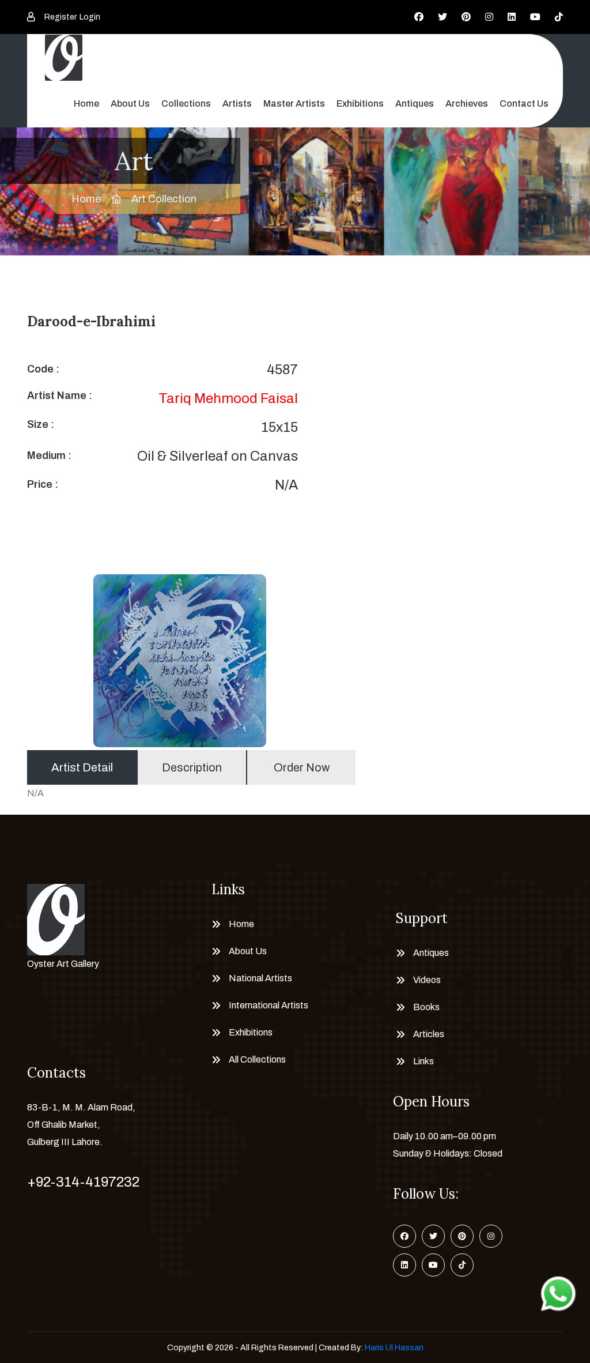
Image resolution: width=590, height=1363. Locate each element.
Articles (428, 1034)
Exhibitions (360, 103)
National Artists (260, 978)
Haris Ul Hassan (394, 1347)
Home (86, 103)
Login (90, 17)
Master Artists (294, 103)
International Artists (268, 1005)
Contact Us (524, 103)
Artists (237, 103)
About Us (130, 103)
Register (60, 17)
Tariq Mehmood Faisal (228, 398)
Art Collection (163, 199)
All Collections (257, 1059)
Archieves (466, 103)
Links (423, 1061)
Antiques (414, 103)
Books (426, 1007)
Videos (427, 980)
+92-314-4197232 (83, 1181)
